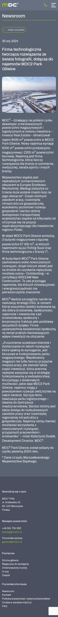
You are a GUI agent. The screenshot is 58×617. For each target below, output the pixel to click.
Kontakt (6, 595)
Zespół (6, 575)
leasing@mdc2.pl (12, 532)
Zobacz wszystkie (16, 30)
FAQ (4, 606)
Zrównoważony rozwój (14, 567)
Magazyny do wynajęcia (15, 564)
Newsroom (8, 591)
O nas (5, 571)
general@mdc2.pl (12, 542)
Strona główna (10, 560)
